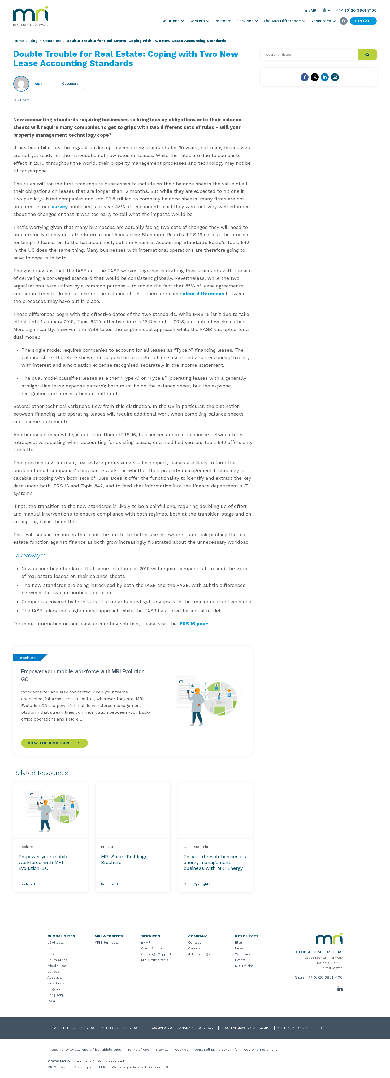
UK (49, 948)
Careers (194, 948)
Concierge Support (156, 954)
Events (240, 960)
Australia (54, 977)
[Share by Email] (335, 77)
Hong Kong (55, 995)
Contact (194, 942)
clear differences (202, 293)
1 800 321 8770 (160, 1028)
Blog (33, 40)
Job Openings (199, 954)
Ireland (53, 954)
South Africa (57, 960)
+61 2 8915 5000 (309, 1028)
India (51, 1001)
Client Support (152, 948)
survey (59, 206)
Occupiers (52, 40)
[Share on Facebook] (305, 77)
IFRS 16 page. (194, 623)
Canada (53, 972)
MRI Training (244, 966)
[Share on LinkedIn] (325, 77)
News (239, 948)
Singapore (55, 989)
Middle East (56, 966)
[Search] (367, 54)
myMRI (146, 942)
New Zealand (57, 983)
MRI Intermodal (106, 942)
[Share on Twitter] (315, 77)
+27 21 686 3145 (259, 1028)
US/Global (55, 942)
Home (18, 40)
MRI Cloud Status (154, 960)
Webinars (242, 954)
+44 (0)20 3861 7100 (324, 977)
